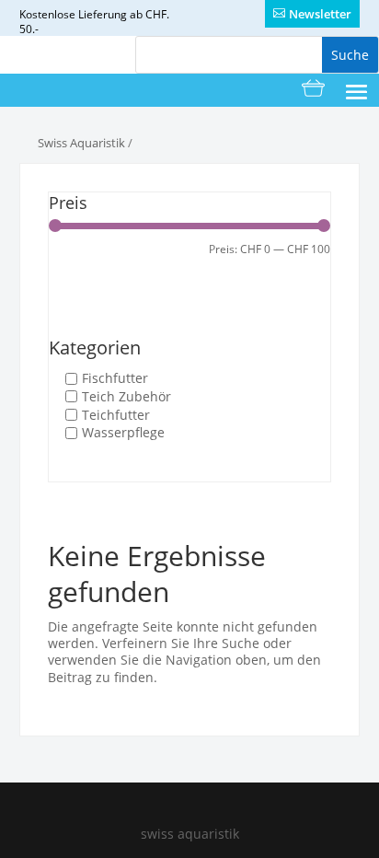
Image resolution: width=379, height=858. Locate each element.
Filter (79, 258)
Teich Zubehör (126, 396)
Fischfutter (115, 378)
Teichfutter (116, 415)
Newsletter (320, 14)
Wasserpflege (123, 432)
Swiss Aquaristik (81, 142)
